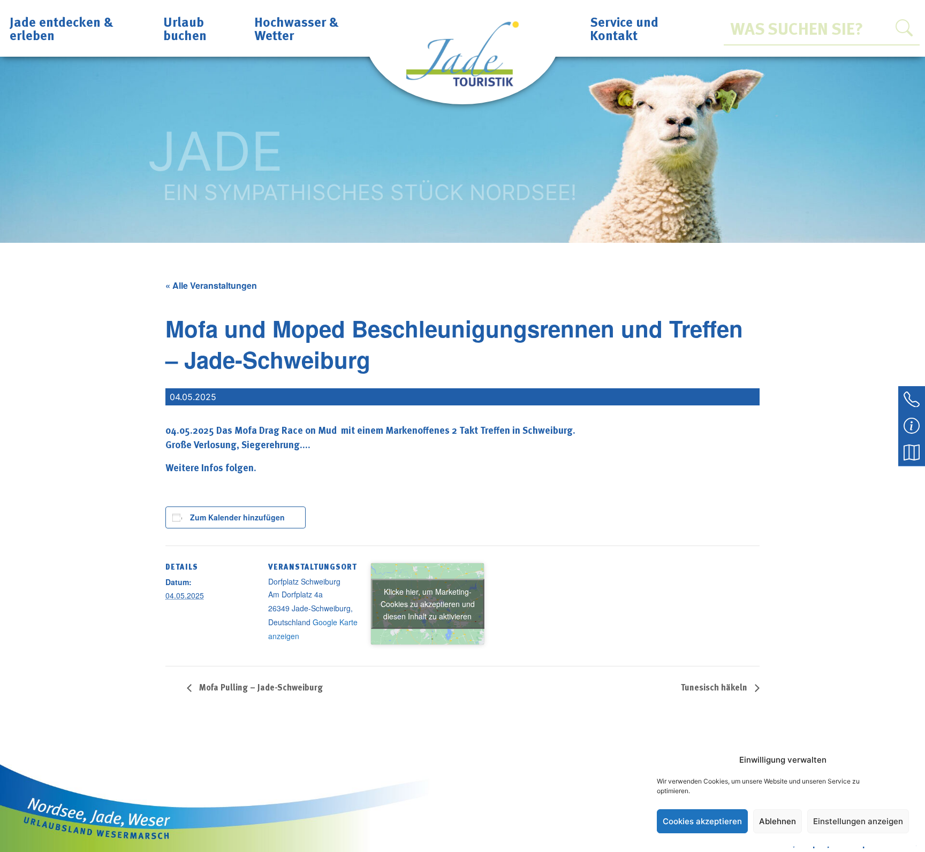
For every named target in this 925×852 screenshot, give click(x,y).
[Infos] (912, 425)
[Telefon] (912, 398)
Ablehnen (777, 821)
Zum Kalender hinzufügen (237, 517)
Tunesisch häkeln (715, 687)
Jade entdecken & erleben (61, 28)
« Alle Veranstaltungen (211, 285)
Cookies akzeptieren (702, 821)
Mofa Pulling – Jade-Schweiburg (260, 687)
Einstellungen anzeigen (858, 821)
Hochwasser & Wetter (296, 28)
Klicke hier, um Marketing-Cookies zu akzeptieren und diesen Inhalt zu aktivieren (428, 603)
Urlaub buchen (185, 28)
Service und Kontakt (624, 28)
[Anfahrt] (912, 452)
